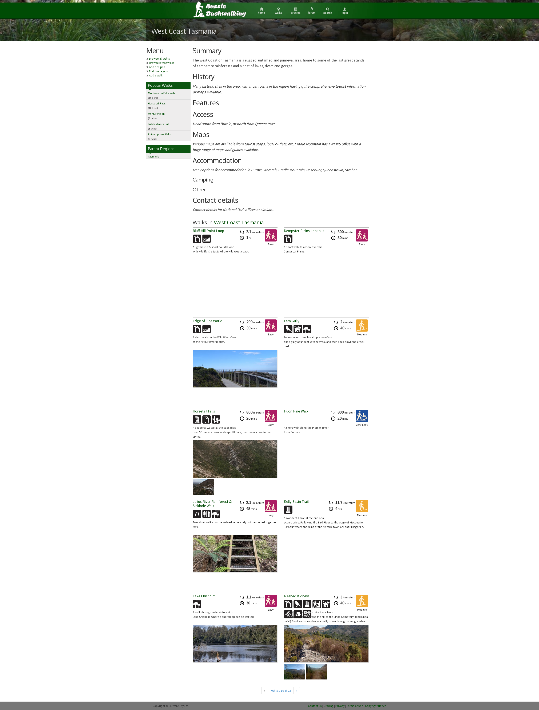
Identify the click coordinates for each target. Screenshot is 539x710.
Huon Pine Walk (296, 411)
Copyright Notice (375, 706)
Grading (329, 706)
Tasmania (154, 156)
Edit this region (158, 71)
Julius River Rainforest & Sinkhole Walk (212, 503)
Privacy (340, 706)
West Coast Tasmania (239, 222)
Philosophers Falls (159, 134)
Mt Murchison (156, 114)
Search (327, 13)
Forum (311, 13)
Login (345, 13)
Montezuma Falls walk (161, 93)
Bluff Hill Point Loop (208, 230)
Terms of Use (355, 706)
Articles (295, 13)
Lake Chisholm (204, 596)
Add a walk (156, 75)
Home (261, 13)
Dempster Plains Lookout (304, 230)
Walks (278, 13)
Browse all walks (159, 58)
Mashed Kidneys (297, 596)
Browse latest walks (162, 63)
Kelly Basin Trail (296, 501)
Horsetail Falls (157, 103)
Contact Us (315, 706)
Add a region (157, 67)
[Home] (219, 9)
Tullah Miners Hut (158, 124)
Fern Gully (291, 320)
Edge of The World (207, 320)
